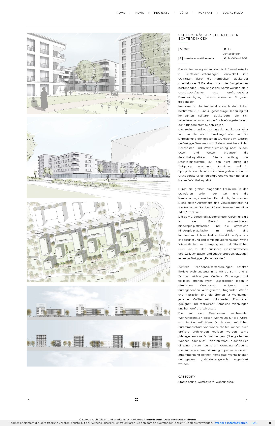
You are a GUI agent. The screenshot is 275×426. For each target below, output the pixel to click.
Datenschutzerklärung (180, 419)
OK (254, 422)
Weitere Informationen (231, 422)
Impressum (154, 419)
